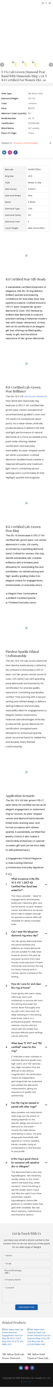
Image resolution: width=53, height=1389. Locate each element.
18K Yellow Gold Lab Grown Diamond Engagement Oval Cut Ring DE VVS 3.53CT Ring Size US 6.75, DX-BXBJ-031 (13, 1356)
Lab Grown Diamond (35, 396)
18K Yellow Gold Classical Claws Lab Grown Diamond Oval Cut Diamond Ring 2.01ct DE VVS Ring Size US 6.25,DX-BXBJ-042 (39, 1356)
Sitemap (27, 1381)
